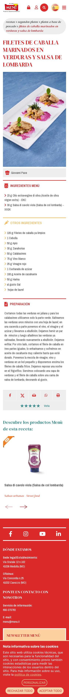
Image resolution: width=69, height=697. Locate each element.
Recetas (10, 22)
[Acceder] (36, 7)
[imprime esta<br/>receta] (59, 395)
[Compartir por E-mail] (34, 395)
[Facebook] (10, 395)
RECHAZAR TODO (20, 691)
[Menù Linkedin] (58, 534)
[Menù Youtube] (42, 534)
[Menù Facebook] (10, 534)
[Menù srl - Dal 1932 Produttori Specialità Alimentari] (11, 7)
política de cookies (28, 674)
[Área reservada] (29, 7)
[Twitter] (22, 395)
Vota (47, 406)
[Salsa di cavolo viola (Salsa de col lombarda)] (34, 458)
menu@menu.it (11, 622)
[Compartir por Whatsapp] (46, 395)
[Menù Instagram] (26, 534)
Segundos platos (28, 22)
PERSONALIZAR (34, 682)
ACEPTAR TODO (50, 691)
